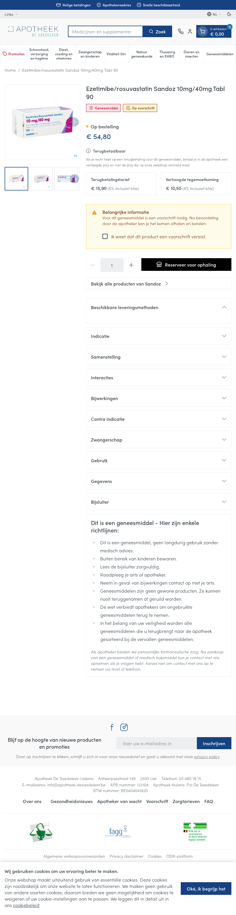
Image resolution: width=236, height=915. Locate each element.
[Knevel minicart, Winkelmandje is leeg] (202, 31)
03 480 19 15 (190, 778)
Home (10, 70)
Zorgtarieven (186, 801)
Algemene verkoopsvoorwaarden (74, 856)
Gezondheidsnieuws (72, 801)
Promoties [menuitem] (16, 53)
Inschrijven (214, 743)
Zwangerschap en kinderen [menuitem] (91, 53)
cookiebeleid (26, 905)
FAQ (208, 801)
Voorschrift (157, 801)
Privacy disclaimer (126, 856)
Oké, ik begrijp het (206, 888)
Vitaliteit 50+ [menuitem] (117, 54)
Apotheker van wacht (119, 801)
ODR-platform (179, 856)
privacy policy (206, 756)
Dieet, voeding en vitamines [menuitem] (65, 53)
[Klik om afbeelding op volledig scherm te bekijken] (42, 122)
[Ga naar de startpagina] (33, 31)
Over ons (32, 801)
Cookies (155, 856)
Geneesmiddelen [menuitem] (221, 54)
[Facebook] (112, 727)
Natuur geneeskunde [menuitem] (143, 53)
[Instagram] (124, 727)
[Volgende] (74, 122)
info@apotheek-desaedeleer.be (76, 784)
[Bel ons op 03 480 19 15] (181, 31)
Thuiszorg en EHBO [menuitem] (169, 53)
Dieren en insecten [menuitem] (194, 53)
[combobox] (105, 31)
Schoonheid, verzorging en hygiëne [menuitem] (40, 53)
